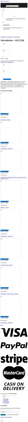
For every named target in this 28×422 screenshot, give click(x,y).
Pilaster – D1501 (5, 207)
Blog (2, 325)
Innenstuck (10, 37)
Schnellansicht (5, 113)
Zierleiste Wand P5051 (7, 265)
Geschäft (5, 400)
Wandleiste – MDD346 (7, 322)
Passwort (3, 412)
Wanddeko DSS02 (6, 119)
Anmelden (3, 414)
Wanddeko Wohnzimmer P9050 (9, 294)
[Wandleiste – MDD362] (6, 56)
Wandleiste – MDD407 (7, 148)
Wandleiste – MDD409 (7, 236)
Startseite (3, 37)
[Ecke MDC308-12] (6, 49)
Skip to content (5, 1)
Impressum (6, 401)
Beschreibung (7, 79)
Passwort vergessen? (6, 417)
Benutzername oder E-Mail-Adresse (11, 408)
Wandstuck (17, 37)
